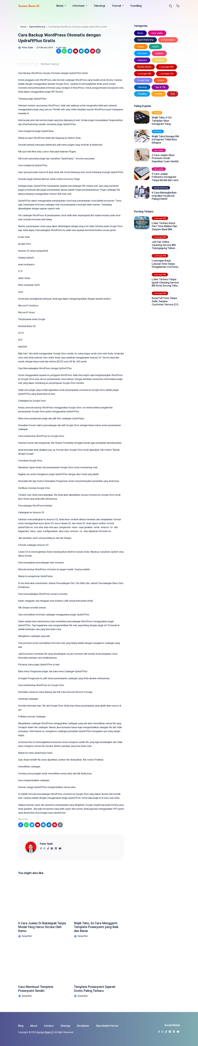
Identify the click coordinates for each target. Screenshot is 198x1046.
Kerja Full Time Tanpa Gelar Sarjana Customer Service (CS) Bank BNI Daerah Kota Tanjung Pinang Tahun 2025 (165, 301)
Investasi (159, 60)
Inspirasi (159, 53)
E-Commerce (168, 39)
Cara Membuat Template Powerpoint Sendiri (35, 988)
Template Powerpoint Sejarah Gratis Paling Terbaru (94, 988)
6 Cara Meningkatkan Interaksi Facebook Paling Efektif (164, 195)
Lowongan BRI (144, 73)
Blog (20, 1025)
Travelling (136, 5)
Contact (49, 1025)
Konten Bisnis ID (45, 1032)
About (33, 1025)
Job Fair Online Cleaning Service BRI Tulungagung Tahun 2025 (164, 245)
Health (155, 46)
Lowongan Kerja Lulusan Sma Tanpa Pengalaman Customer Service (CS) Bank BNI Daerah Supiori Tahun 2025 (165, 263)
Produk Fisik (143, 80)
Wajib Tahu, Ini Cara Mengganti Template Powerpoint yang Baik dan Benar (96, 927)
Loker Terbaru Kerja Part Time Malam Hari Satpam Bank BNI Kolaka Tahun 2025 (164, 226)
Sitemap (65, 1025)
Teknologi (99, 5)
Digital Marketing (145, 39)
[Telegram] (52, 847)
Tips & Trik (160, 87)
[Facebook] (41, 847)
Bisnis (59, 5)
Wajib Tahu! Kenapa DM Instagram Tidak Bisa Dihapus (165, 139)
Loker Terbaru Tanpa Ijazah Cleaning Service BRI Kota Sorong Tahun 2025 (165, 282)
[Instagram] (44, 847)
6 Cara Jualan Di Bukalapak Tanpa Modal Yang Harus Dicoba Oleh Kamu (42, 927)
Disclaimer (83, 1025)
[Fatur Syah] (32, 847)
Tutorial (116, 5)
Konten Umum (144, 67)
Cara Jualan (157, 33)
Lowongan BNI (167, 67)
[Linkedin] (56, 847)
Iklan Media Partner (107, 1025)
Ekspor (141, 46)
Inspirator (142, 60)
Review (160, 80)
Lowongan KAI (167, 73)
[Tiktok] (48, 847)
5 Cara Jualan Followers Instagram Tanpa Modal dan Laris (165, 177)
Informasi (78, 5)
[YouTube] (60, 847)
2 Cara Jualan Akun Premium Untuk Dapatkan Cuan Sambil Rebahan (165, 158)
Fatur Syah (46, 843)
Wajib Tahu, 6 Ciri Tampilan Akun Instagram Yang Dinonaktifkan (162, 120)
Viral (172, 94)
